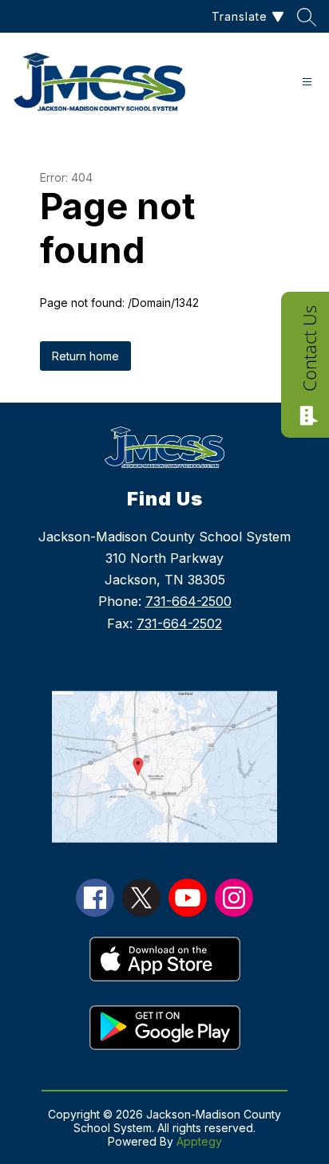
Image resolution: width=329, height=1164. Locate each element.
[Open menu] (307, 82)
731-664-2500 (188, 601)
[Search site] (306, 16)
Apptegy (199, 1141)
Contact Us (309, 348)
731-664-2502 (179, 623)
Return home (85, 356)
